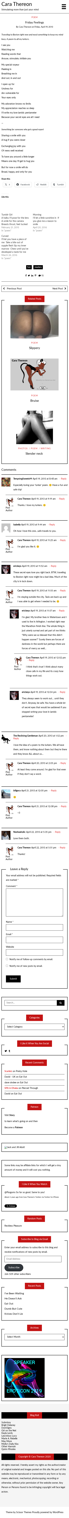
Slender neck (35, 453)
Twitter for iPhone (51, 1197)
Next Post (57, 288)
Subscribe (13, 1267)
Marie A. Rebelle (9, 1439)
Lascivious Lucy (9, 1436)
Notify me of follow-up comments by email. (31, 959)
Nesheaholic (19, 832)
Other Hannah (8, 1446)
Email (9, 934)
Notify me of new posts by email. (25, 966)
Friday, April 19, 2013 (43, 27)
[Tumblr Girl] (17, 222)
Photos (23, 449)
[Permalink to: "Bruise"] (34, 374)
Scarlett (8, 1071)
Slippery (34, 348)
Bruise (34, 400)
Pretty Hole (21, 1071)
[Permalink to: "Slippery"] (34, 321)
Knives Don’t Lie (13, 1314)
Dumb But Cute (13, 1308)
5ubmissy (6, 1422)
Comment (11, 886)
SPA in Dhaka (11, 1088)
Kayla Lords (7, 1433)
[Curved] (17, 247)
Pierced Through (30, 1088)
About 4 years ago (11, 1197)
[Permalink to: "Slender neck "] (34, 427)
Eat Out (23, 1077)
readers (38, 267)
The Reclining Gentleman (25, 736)
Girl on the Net (8, 1431)
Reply (63, 479)
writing (46, 449)
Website (10, 947)
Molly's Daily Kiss (9, 1444)
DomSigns (6, 1428)
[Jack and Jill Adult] (14, 1147)
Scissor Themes (23, 1512)
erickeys (17, 566)
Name (9, 922)
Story (12, 1115)
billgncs (17, 791)
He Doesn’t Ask (13, 1298)
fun (29, 267)
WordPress (58, 1512)
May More (6, 1441)
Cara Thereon (16, 4)
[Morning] (48, 222)
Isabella (17, 525)
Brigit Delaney (8, 1425)
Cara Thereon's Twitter (32, 1197)
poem (34, 17)
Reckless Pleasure (13, 1226)
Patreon (19, 1127)
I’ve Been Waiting (14, 1293)
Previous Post (14, 288)
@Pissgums (9, 1192)
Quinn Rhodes (8, 1449)
